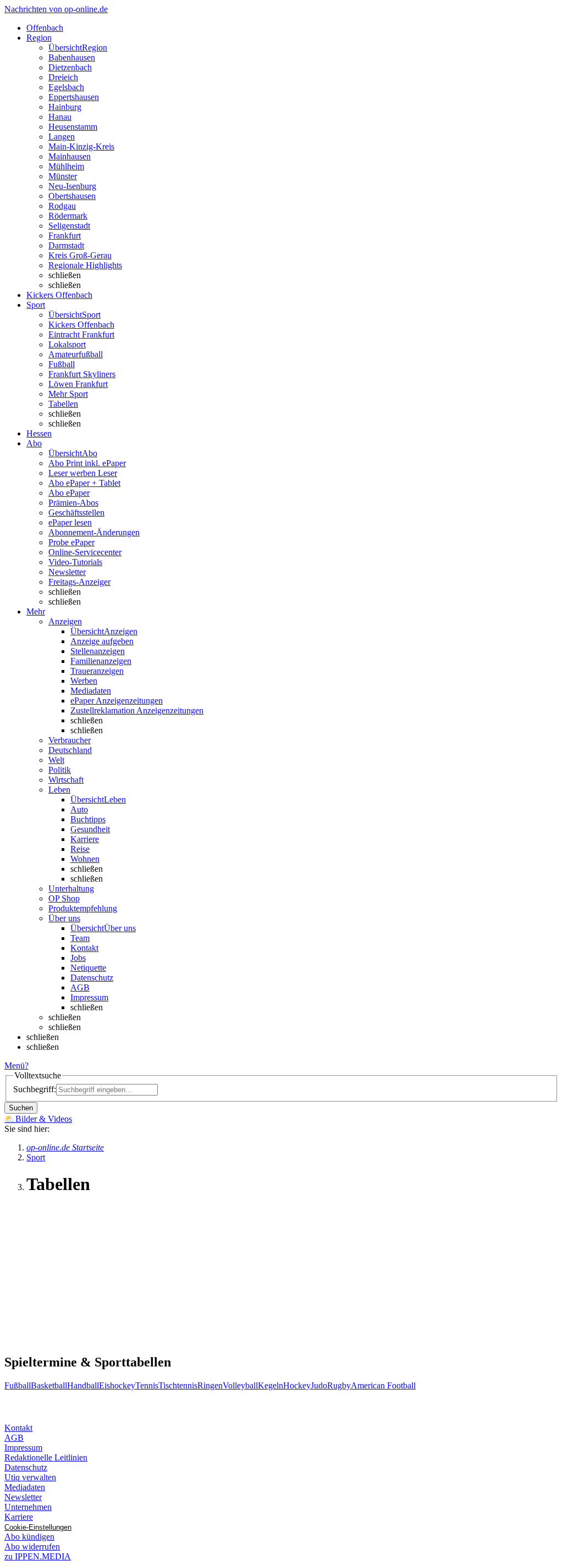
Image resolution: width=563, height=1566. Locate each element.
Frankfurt (64, 235)
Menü (14, 1065)
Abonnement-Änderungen (94, 532)
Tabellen (63, 403)
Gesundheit (90, 829)
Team (80, 938)
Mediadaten (90, 690)
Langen (61, 136)
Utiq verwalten (30, 1477)
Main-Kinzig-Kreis (81, 146)
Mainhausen (69, 156)
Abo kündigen (29, 1536)
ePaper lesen (70, 522)
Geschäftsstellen (76, 512)
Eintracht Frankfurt (81, 334)
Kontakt (84, 948)
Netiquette (88, 967)
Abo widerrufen (32, 1546)
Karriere (84, 839)
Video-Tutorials (75, 562)
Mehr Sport (68, 394)
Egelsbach (66, 87)
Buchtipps (88, 819)
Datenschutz (91, 977)
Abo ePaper (69, 492)
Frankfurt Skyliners (81, 374)
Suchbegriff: (34, 1089)
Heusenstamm (72, 126)
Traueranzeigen (97, 671)
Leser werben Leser (82, 473)
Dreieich (63, 77)
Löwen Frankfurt (78, 384)
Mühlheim (66, 166)
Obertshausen (72, 196)
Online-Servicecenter (85, 552)
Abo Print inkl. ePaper (87, 463)
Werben (83, 680)
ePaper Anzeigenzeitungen (116, 700)
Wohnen (85, 859)
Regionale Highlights (85, 265)
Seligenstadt (69, 225)
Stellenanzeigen (97, 651)
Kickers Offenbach (81, 324)
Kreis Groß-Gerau (80, 255)
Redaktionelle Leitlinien (45, 1457)
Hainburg (64, 107)
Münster (62, 176)
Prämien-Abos (73, 502)
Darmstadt (66, 245)
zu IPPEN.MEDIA (37, 1556)
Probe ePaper (71, 542)
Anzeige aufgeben (102, 641)
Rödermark (67, 215)
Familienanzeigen (100, 661)
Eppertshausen (73, 97)
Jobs (78, 957)
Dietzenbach (70, 67)
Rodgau (62, 206)
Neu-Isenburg (72, 186)
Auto (79, 809)
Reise (80, 849)
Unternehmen (28, 1507)
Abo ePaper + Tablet (84, 483)
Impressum (89, 997)
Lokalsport (67, 344)
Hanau (59, 116)
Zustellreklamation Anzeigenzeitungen (136, 710)
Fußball (61, 364)
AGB (80, 987)
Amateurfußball (75, 354)
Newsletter (67, 572)
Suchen (21, 1108)
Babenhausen (71, 57)
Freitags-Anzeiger (79, 581)
